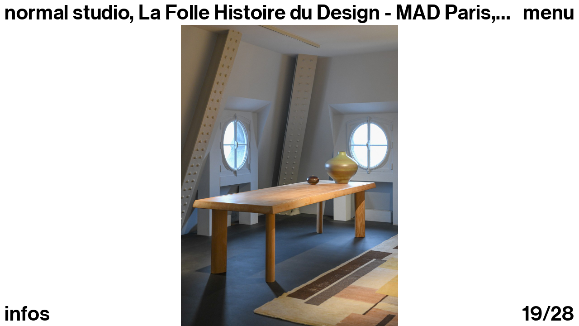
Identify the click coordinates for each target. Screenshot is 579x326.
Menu (548, 13)
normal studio (67, 12)
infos (27, 314)
